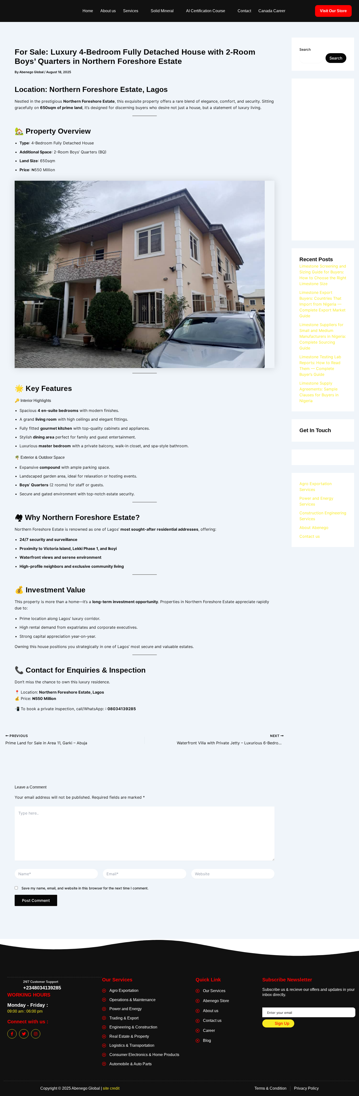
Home (88, 11)
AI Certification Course (205, 11)
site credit (111, 1088)
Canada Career (271, 11)
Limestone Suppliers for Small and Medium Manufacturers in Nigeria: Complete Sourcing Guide (322, 336)
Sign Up (281, 1023)
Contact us (309, 536)
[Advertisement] (322, 159)
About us (108, 11)
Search (305, 49)
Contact (244, 11)
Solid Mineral (162, 11)
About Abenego (313, 527)
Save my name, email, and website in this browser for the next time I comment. (84, 888)
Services (130, 11)
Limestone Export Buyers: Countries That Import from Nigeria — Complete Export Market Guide (322, 304)
